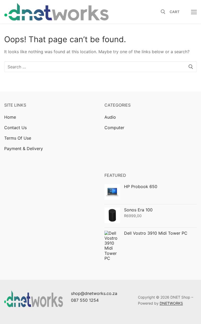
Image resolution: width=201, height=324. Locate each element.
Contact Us (15, 127)
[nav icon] (194, 11)
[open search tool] (163, 11)
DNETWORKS (171, 303)
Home (10, 117)
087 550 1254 (85, 300)
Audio (110, 117)
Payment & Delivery (23, 148)
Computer (114, 127)
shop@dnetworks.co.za (94, 293)
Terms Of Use (17, 138)
